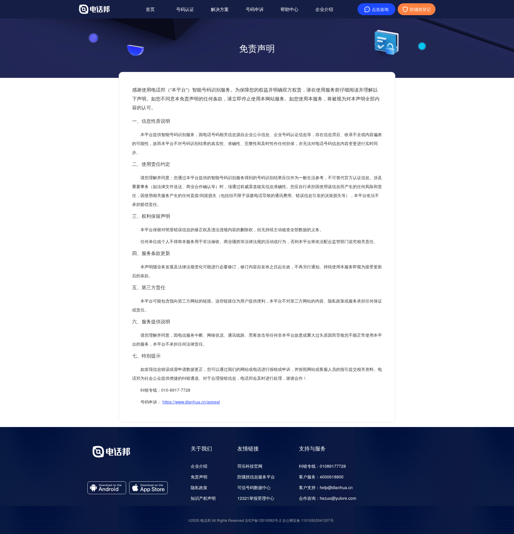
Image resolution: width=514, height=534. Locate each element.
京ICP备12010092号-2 (263, 520)
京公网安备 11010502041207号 (308, 520)
